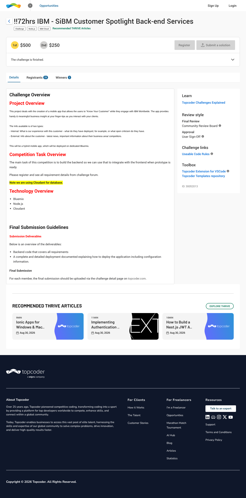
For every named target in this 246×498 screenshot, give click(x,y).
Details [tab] (14, 77)
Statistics (172, 458)
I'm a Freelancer (176, 407)
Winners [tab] (63, 77)
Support (210, 424)
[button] (30, 5)
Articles (171, 451)
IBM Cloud (44, 28)
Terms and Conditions (218, 432)
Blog (169, 443)
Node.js (32, 28)
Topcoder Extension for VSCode (204, 171)
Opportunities (49, 5)
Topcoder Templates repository (203, 176)
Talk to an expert (220, 408)
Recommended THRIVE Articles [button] (72, 28)
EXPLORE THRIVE (219, 306)
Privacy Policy (213, 440)
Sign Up (213, 5)
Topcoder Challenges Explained (203, 102)
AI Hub (171, 435)
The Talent (134, 415)
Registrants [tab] (37, 77)
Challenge (19, 28)
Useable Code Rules (195, 154)
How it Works (136, 407)
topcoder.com (137, 278)
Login (233, 5)
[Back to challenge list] (9, 21)
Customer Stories (138, 423)
